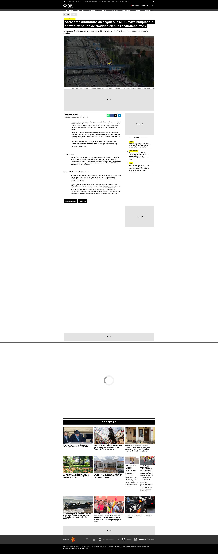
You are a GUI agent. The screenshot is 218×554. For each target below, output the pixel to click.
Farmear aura (125, 1)
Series (137, 10)
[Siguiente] (153, 1)
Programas (114, 10)
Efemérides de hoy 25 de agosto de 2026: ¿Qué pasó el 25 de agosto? (76, 445)
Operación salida (70, 201)
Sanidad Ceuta (95, 1)
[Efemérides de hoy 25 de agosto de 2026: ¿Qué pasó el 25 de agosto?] (78, 435)
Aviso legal (110, 546)
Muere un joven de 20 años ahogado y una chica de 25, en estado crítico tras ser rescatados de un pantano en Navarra (138, 156)
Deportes (80, 10)
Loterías (92, 10)
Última (135, 5)
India (131, 141)
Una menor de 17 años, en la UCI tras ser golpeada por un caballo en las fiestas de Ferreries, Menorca (108, 447)
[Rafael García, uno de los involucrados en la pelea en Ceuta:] (109, 504)
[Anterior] (64, 1)
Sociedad (109, 422)
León (131, 163)
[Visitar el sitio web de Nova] (105, 539)
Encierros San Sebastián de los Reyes (75, 1)
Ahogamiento (134, 151)
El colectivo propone (77, 157)
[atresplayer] (145, 5)
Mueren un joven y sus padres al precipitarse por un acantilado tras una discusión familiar (139, 145)
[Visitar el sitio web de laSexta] (94, 539)
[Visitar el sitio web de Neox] (100, 539)
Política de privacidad (119, 546)
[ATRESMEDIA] (69, 539)
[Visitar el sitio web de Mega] (111, 539)
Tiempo (103, 10)
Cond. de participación (143, 546)
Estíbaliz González (71, 114)
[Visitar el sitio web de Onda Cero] (123, 539)
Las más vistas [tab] (133, 137)
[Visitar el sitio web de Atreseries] (117, 539)
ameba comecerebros (105, 1)
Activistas (82, 201)
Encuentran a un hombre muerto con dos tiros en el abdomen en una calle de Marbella (138, 516)
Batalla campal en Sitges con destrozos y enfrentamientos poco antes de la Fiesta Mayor (130, 469)
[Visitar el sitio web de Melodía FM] (135, 539)
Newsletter (149, 10)
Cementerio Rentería (116, 1)
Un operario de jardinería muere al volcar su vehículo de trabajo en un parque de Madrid (76, 475)
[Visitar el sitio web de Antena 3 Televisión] (88, 539)
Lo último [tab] (144, 137)
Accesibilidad (111, 549)
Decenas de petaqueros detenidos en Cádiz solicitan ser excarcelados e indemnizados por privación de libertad (77, 516)
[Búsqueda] (153, 5)
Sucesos (74, 14)
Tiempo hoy (88, 1)
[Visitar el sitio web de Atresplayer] (144, 539)
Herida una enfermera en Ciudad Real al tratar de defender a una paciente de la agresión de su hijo (108, 475)
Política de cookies (131, 546)
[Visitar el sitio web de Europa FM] (129, 539)
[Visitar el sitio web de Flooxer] (152, 539)
